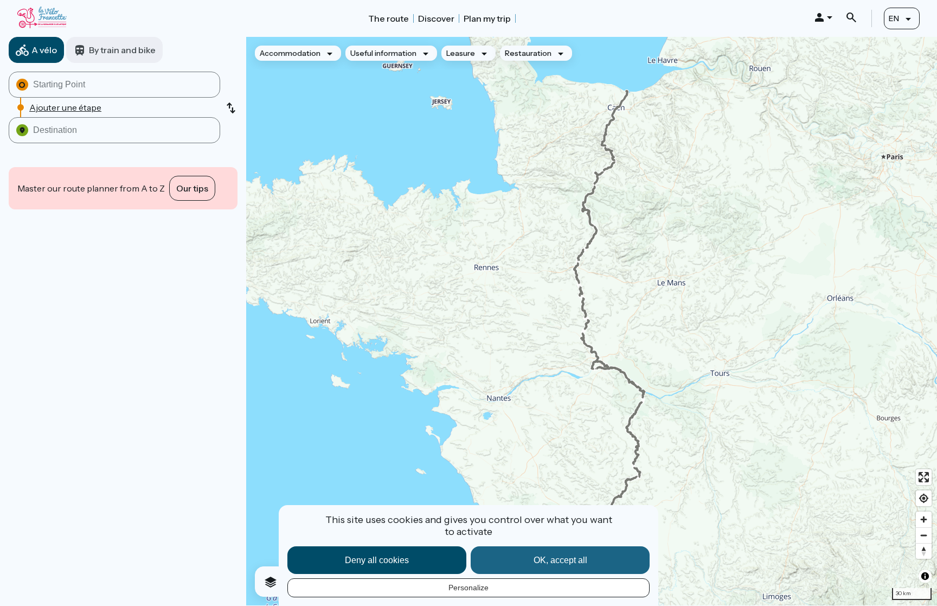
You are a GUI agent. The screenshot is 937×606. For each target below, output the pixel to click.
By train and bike (122, 49)
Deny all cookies (377, 560)
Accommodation (290, 53)
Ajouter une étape (65, 107)
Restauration (528, 53)
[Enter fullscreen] (924, 477)
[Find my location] (924, 498)
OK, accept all (560, 560)
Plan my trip (487, 18)
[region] (591, 321)
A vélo (44, 49)
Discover (436, 18)
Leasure (460, 53)
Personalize (468, 587)
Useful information (383, 53)
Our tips (192, 188)
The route (388, 18)
